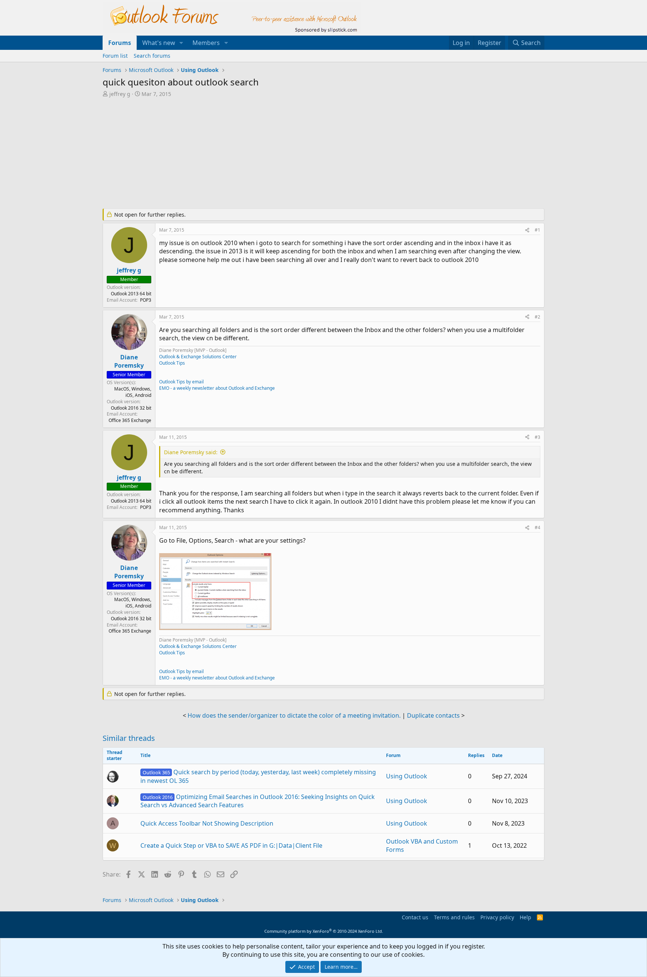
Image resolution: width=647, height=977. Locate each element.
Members (206, 43)
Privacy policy (497, 917)
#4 (537, 527)
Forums (119, 43)
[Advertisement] (284, 153)
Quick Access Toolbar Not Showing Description (206, 823)
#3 (537, 437)
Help (525, 917)
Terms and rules (454, 917)
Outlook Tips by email (181, 382)
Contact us (415, 917)
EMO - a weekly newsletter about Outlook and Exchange (217, 388)
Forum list (115, 55)
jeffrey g (119, 93)
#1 (537, 230)
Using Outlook (406, 776)
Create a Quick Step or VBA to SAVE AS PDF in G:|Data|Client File (231, 845)
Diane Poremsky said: (191, 452)
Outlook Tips (172, 363)
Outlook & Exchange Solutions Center (198, 356)
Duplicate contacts (433, 715)
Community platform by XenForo (323, 931)
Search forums (152, 55)
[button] (181, 43)
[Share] (527, 230)
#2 (537, 317)
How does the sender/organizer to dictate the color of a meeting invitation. (294, 715)
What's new (158, 43)
